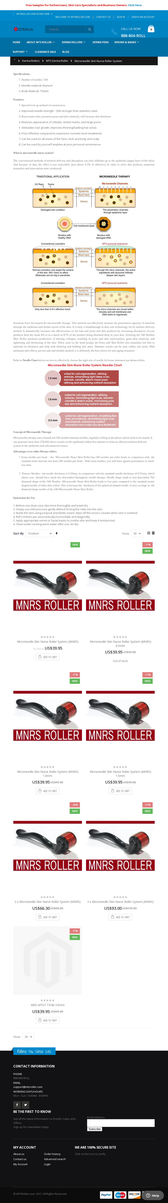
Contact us (19, 1159)
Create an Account (143, 16)
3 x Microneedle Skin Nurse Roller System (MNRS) (120, 902)
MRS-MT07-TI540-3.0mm (48, 1005)
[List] (153, 533)
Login (47, 1164)
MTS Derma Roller (57, 61)
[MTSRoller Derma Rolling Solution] (24, 29)
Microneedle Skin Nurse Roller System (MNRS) (47, 642)
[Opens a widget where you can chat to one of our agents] (152, 1196)
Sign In (121, 16)
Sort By (18, 533)
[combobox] (69, 29)
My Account (20, 1164)
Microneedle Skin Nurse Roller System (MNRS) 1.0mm (47, 774)
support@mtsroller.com (27, 1087)
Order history (52, 1154)
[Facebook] (17, 1105)
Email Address (96, 1117)
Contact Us (103, 16)
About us (18, 1154)
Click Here (135, 5)
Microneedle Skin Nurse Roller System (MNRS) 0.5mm (120, 644)
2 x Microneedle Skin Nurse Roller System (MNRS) (48, 902)
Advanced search (55, 1159)
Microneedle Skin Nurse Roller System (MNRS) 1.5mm (120, 774)
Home (14, 59)
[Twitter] (25, 1105)
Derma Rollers (31, 61)
